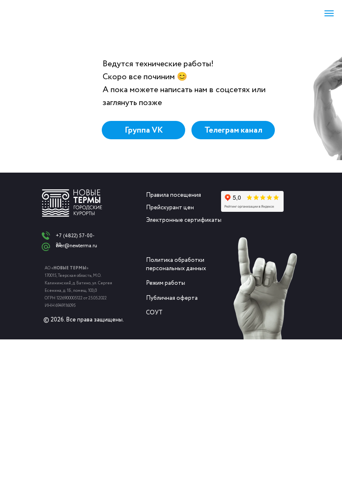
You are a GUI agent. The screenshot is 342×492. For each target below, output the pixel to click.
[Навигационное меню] (329, 13)
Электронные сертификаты (183, 220)
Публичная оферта (172, 298)
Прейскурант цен (170, 207)
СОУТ (154, 313)
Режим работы (165, 283)
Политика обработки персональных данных (176, 264)
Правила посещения (173, 195)
